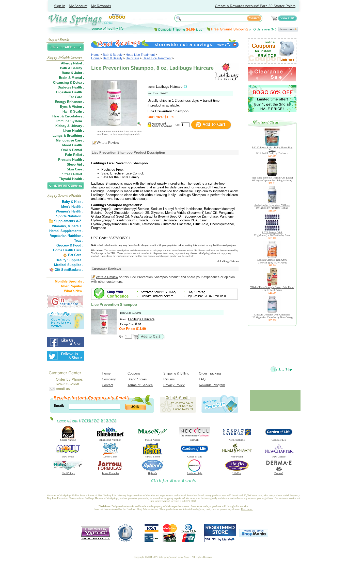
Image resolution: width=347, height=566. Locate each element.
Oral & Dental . (72, 150)
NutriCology (68, 473)
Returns (169, 379)
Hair (65, 111)
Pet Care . (75, 255)
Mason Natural (152, 439)
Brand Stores (137, 379)
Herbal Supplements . (66, 231)
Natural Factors (152, 456)
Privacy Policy (174, 385)
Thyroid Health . (71, 179)
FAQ (202, 379)
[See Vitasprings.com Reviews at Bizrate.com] (220, 541)
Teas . (78, 240)
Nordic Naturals (237, 439)
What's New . (74, 291)
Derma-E (278, 473)
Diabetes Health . (71, 87)
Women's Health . (69, 211)
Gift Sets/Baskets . (69, 270)
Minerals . (75, 226)
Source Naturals (68, 439)
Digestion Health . (70, 92)
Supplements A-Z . (68, 221)
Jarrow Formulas (110, 473)
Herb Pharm (237, 456)
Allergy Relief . (72, 63)
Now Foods (68, 456)
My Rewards (101, 6)
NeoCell (194, 439)
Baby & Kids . (72, 202)
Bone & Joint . (73, 73)
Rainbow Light (194, 473)
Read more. (247, 509)
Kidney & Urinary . (69, 126)
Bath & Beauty (112, 55)
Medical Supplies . (68, 265)
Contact (107, 385)
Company (109, 379)
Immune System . (70, 121)
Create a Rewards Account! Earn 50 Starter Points (255, 6)
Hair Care (132, 58)
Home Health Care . (68, 250)
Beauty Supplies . (69, 260)
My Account (78, 6)
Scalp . (78, 111)
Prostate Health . (71, 160)
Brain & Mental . (71, 78)
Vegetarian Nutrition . (66, 236)
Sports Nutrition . (69, 216)
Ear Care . (76, 97)
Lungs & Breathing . (68, 135)
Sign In (59, 6)
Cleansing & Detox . (68, 82)
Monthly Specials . (69, 281)
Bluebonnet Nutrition (110, 439)
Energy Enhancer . (69, 102)
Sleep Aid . (75, 164)
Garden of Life (279, 439)
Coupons (134, 373)
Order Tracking (210, 373)
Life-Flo (236, 473)
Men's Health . (72, 206)
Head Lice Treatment (140, 55)
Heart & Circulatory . (68, 116)
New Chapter (279, 456)
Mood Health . (73, 145)
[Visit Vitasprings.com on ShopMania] (254, 536)
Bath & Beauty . (72, 68)
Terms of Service (140, 385)
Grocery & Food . (69, 245)
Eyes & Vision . (72, 107)
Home (95, 55)
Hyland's (152, 473)
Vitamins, (59, 226)
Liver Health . (73, 131)
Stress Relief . (73, 174)
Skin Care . (75, 169)
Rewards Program (212, 385)
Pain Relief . (74, 155)
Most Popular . (72, 286)
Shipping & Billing (176, 373)
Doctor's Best (110, 456)
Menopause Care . (70, 140)
